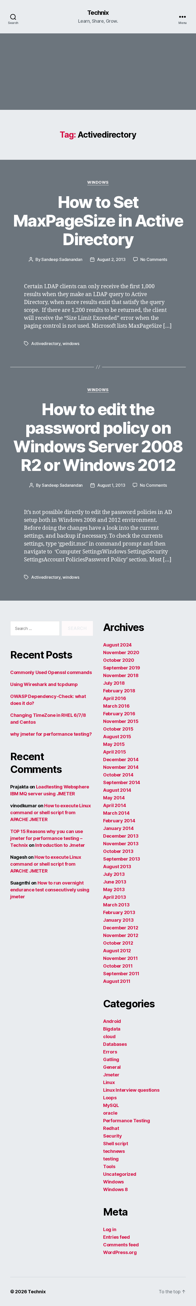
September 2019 (121, 667)
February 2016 (119, 713)
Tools (109, 1166)
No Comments (153, 259)
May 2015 (114, 744)
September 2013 (121, 859)
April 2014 (114, 805)
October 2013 (118, 851)
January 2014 (118, 828)
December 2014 (121, 759)
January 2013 (118, 920)
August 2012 (117, 950)
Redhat (111, 1128)
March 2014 (116, 813)
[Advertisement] (98, 71)
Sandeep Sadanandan (61, 259)
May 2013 (114, 889)
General (112, 1067)
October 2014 (118, 774)
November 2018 (121, 675)
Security (112, 1136)
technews (114, 1151)
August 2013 (117, 866)
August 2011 (116, 981)
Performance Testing (126, 1120)
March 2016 (116, 706)
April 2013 (114, 897)
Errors (110, 1051)
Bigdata (111, 1029)
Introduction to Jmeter (60, 845)
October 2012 (118, 943)
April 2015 (114, 752)
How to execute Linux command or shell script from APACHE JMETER (50, 812)
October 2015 (118, 729)
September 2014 (121, 782)
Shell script (115, 1143)
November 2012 (120, 935)
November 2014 (121, 767)
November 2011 (120, 958)
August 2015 (117, 736)
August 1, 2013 (111, 485)
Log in (109, 1229)
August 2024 (117, 645)
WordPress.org (120, 1252)
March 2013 (116, 904)
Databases (115, 1044)
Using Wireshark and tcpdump (44, 684)
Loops (110, 1097)
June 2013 (114, 882)
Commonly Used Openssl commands (51, 672)
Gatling (111, 1059)
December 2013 (121, 836)
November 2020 (121, 652)
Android (112, 1021)
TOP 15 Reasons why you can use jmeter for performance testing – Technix (46, 838)
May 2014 (114, 797)
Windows (98, 182)
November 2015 (121, 721)
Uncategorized (119, 1174)
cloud (109, 1036)
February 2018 (119, 690)
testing (111, 1159)
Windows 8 (115, 1189)
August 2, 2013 (111, 259)
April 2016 (114, 698)
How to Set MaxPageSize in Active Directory (98, 220)
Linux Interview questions (131, 1090)
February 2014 (119, 820)
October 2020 (118, 660)
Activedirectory (45, 343)
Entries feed (116, 1237)
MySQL (111, 1105)
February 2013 (119, 912)
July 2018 (114, 683)
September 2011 (121, 973)
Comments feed (121, 1244)
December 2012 (120, 927)
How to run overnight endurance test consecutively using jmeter (49, 889)
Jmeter (111, 1074)
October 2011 (118, 966)
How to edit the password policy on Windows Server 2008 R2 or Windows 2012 (97, 437)
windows (71, 343)
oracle (110, 1113)
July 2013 (114, 874)
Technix (98, 13)
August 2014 (117, 790)
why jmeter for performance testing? (51, 734)
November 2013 (121, 843)
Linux (109, 1082)
